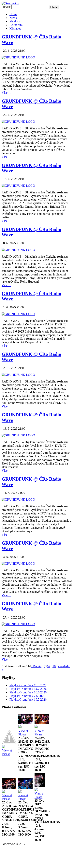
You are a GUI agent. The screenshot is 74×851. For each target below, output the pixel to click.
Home (13, 14)
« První (35, 666)
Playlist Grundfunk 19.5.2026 (28, 699)
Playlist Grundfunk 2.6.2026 (27, 696)
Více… (6, 92)
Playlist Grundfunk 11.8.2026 (27, 685)
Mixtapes (15, 28)
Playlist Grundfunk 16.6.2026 (28, 692)
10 (54, 666)
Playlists (14, 21)
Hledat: (6, 7)
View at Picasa (7, 752)
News (13, 17)
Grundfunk (16, 25)
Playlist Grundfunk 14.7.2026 (28, 688)
